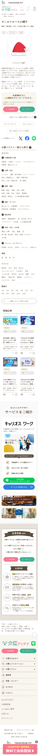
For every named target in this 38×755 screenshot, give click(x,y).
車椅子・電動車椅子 (9, 219)
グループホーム (23, 209)
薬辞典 (8, 675)
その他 (4, 237)
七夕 (32, 274)
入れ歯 (15, 222)
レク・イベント (29, 174)
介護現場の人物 (10, 158)
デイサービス (24, 206)
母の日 (14, 274)
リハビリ (5, 174)
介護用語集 (6, 704)
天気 (13, 231)
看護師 (24, 193)
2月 (7, 290)
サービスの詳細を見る (19, 487)
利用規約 (31, 733)
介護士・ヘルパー (15, 162)
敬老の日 (12, 277)
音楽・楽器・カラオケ (23, 234)
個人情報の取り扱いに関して (14, 733)
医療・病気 (9, 186)
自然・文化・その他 (15, 26)
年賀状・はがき (7, 247)
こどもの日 (6, 274)
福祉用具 (8, 215)
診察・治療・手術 (8, 193)
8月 (3, 293)
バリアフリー (6, 222)
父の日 (21, 274)
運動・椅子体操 (15, 174)
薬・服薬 (23, 180)
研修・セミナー (12, 681)
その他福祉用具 (25, 222)
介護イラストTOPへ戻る (19, 301)
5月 (22, 290)
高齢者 (4, 162)
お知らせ (33, 247)
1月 (3, 290)
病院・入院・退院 (18, 190)
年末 (13, 280)
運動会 (19, 277)
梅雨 (27, 274)
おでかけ (9, 687)
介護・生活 (9, 170)
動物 (18, 231)
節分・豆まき (18, 268)
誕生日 (4, 268)
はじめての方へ (8, 700)
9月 (7, 293)
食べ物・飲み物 (7, 234)
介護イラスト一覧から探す (15, 147)
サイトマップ (7, 718)
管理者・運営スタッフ (10, 165)
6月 (26, 290)
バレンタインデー (8, 271)
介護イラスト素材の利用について (21, 117)
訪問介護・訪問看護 (9, 209)
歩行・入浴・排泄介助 (10, 180)
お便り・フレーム (21, 247)
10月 (13, 293)
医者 (18, 193)
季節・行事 (5, 26)
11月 (18, 293)
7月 (31, 290)
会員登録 (22, 10)
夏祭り (4, 277)
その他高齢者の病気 (22, 196)
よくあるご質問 (8, 709)
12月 (21, 32)
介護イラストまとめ (10, 331)
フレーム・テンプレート (13, 243)
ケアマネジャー (29, 162)
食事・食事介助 (22, 177)
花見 (26, 271)
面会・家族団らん (8, 177)
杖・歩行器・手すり (25, 219)
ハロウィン (28, 277)
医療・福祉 (6, 190)
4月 (17, 290)
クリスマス (12, 32)
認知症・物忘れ (7, 196)
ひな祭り (19, 271)
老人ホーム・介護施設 (10, 206)
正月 (10, 268)
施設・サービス (10, 202)
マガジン (9, 693)
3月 (12, 290)
